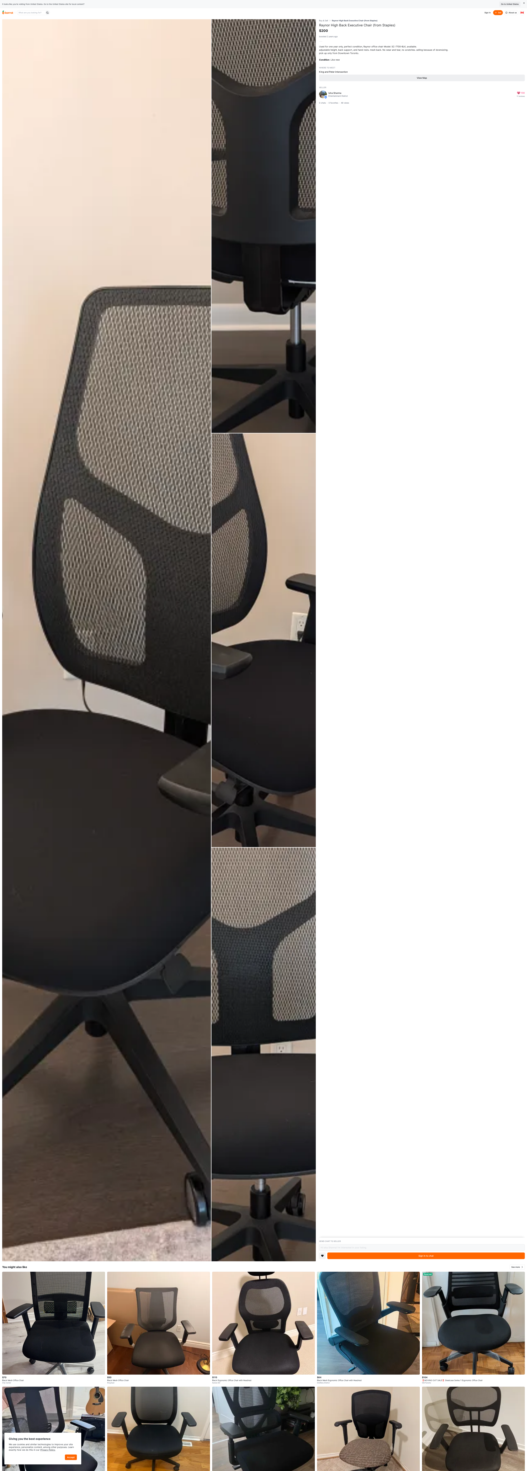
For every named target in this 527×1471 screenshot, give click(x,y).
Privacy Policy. (47, 1449)
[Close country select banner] (524, 3)
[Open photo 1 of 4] (106, 640)
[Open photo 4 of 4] (263, 1054)
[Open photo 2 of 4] (263, 226)
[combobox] (31, 12)
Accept (71, 1457)
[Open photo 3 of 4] (263, 640)
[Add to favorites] (322, 1255)
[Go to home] (7, 13)
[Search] (47, 13)
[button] (517, 1267)
